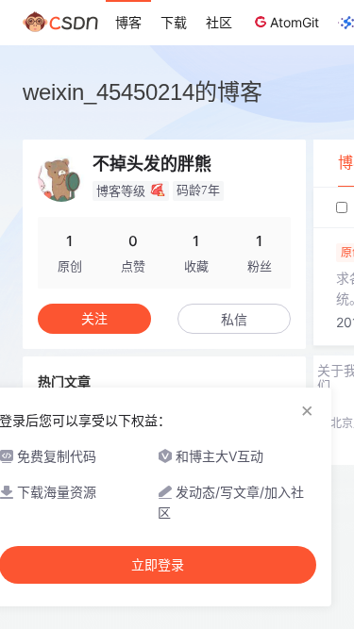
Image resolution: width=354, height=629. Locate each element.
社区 (219, 22)
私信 (234, 319)
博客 (128, 22)
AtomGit (294, 22)
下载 (173, 22)
